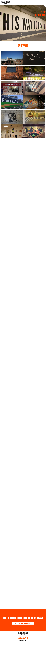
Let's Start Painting (23, 623)
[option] (23, 23)
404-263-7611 (23, 638)
